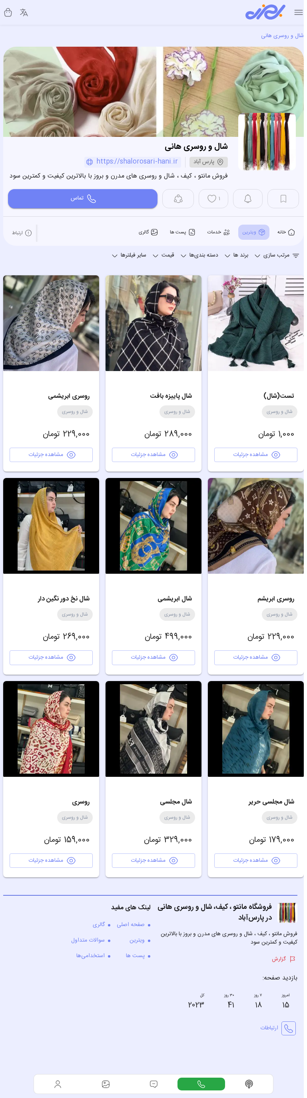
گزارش (279, 959)
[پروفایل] (58, 1084)
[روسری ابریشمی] (51, 323)
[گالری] (106, 1084)
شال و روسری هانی (282, 36)
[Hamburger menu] (298, 12)
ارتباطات (269, 1028)
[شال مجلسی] (153, 729)
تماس (77, 198)
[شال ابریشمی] (153, 526)
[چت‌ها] (201, 1084)
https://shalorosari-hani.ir (137, 162)
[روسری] (51, 729)
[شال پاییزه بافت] (153, 323)
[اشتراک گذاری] (178, 198)
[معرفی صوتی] (249, 1084)
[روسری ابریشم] (256, 526)
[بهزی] (265, 12)
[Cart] (8, 12)
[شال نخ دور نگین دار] (51, 526)
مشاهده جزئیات (250, 455)
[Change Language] (24, 12)
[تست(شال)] (256, 323)
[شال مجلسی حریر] (256, 729)
